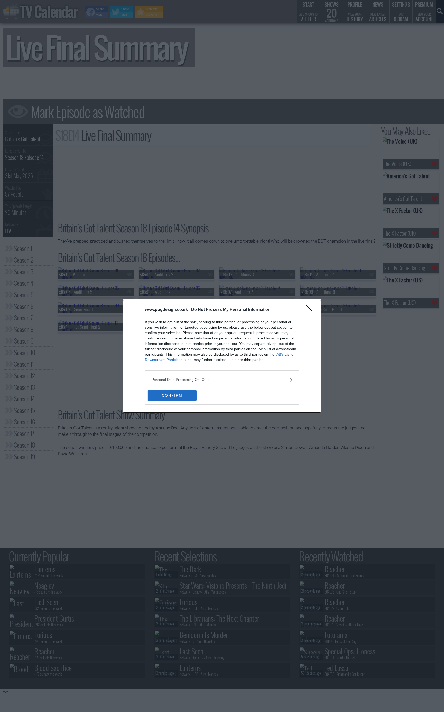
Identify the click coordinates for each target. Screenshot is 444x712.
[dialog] (222, 356)
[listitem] (222, 379)
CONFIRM (172, 395)
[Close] (311, 310)
